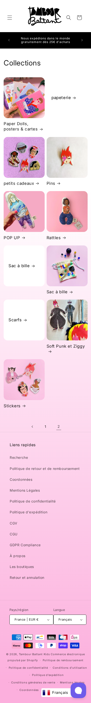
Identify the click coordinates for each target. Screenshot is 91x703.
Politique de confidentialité (33, 501)
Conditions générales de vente (33, 682)
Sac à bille (19, 265)
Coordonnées (21, 479)
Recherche (19, 457)
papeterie (61, 97)
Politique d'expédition (28, 512)
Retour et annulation (27, 577)
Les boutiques (22, 567)
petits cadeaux (19, 183)
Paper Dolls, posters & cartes (21, 126)
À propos (17, 556)
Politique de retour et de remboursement (45, 468)
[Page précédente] (32, 426)
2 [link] (59, 426)
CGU (13, 534)
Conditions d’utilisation (70, 667)
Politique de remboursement (63, 660)
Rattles (54, 237)
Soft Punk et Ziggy (66, 346)
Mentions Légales (25, 490)
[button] (9, 17)
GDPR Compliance (25, 545)
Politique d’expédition (48, 675)
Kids (34, 654)
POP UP (12, 237)
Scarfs (15, 320)
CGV (13, 523)
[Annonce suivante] (82, 40)
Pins (51, 183)
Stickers (12, 405)
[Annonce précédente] (9, 40)
